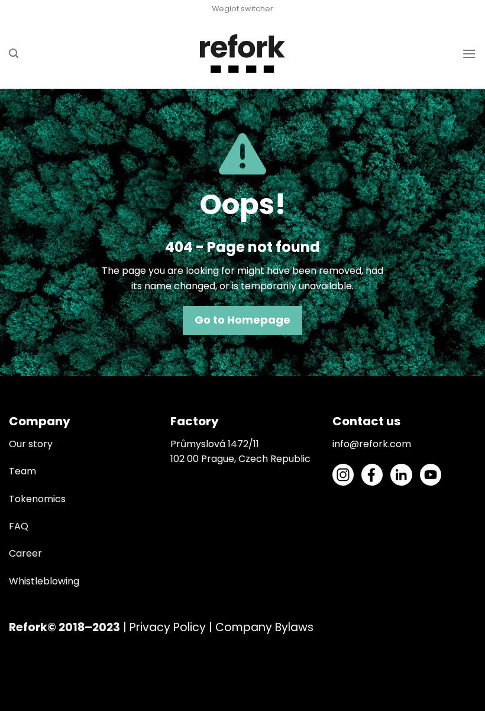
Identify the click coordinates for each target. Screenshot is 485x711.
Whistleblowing (44, 581)
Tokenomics (37, 499)
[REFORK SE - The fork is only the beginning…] (243, 53)
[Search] (13, 53)
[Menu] (469, 53)
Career (25, 553)
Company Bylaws (264, 627)
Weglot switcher (242, 9)
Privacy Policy (168, 627)
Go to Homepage (242, 319)
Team (22, 471)
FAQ (18, 526)
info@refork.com (371, 444)
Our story (31, 444)
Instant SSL (25, 703)
